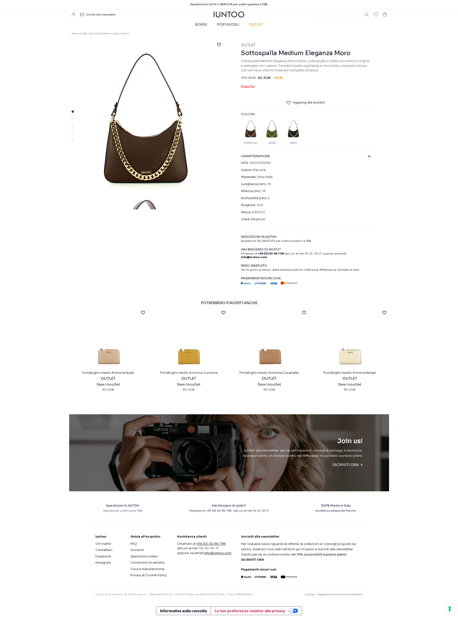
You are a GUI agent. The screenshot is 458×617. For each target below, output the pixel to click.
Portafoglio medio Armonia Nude (108, 373)
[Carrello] (384, 14)
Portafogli (228, 24)
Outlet (256, 24)
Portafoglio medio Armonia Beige (349, 373)
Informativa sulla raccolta (183, 610)
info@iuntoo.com (217, 553)
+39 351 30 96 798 (271, 253)
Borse (201, 24)
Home (75, 33)
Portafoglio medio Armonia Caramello (269, 373)
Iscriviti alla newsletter (100, 14)
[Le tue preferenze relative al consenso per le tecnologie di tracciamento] (449, 608)
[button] (73, 111)
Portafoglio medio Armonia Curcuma (189, 373)
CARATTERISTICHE (255, 156)
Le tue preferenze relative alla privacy (250, 610)
